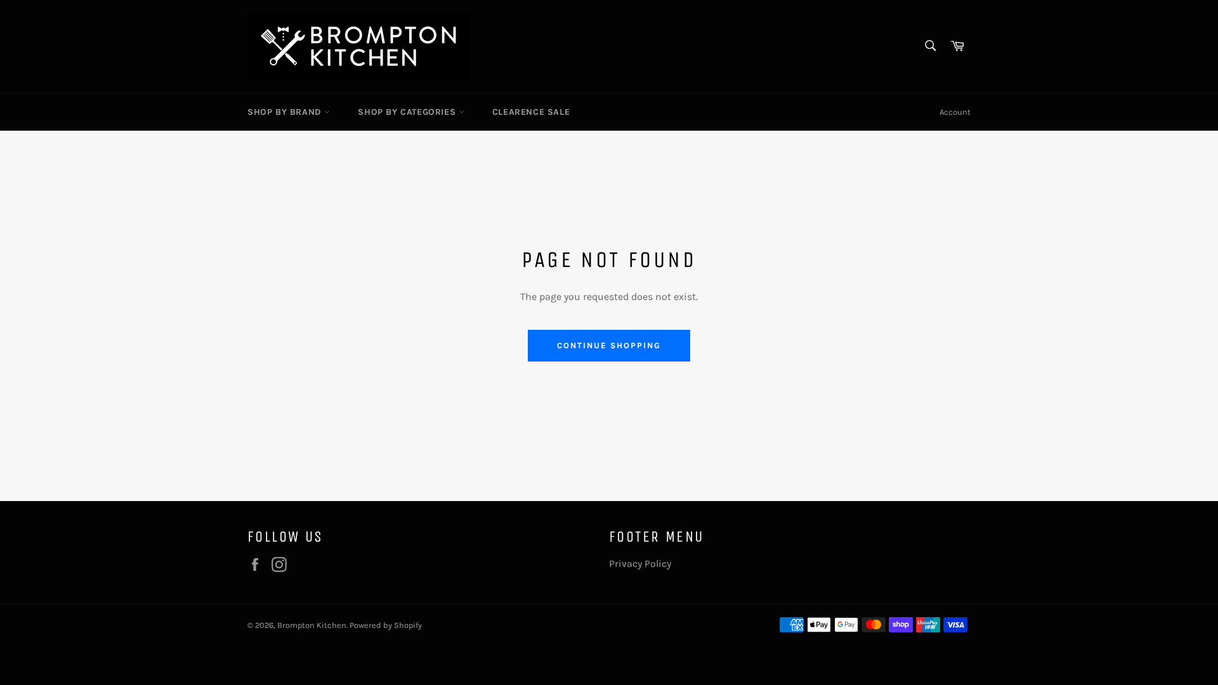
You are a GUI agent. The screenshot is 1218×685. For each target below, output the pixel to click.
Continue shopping (608, 345)
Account (955, 112)
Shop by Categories (408, 112)
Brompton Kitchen (311, 625)
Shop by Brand (285, 112)
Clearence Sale (531, 112)
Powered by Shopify (386, 625)
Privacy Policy (640, 564)
